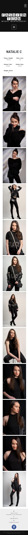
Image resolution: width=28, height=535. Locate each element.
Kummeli (19, 533)
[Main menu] (14, 27)
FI (25, 6)
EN (25, 5)
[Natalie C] (14, 93)
